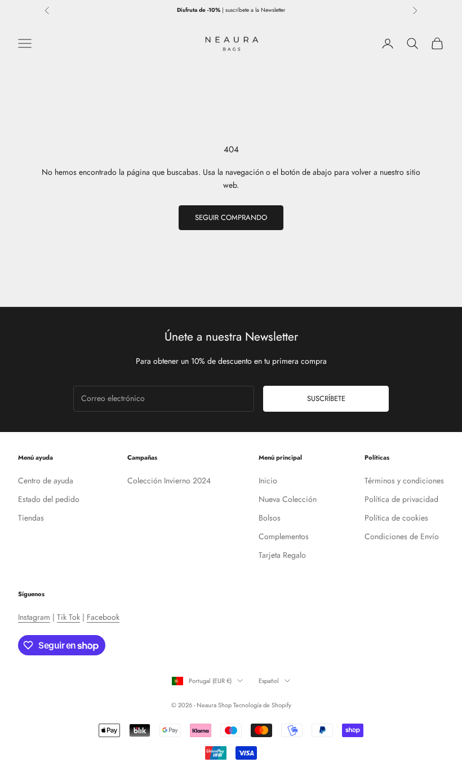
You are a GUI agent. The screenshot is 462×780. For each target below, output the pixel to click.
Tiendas (31, 517)
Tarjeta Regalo (282, 555)
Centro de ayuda (45, 480)
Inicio (268, 480)
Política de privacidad (401, 499)
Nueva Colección (288, 499)
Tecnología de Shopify (262, 705)
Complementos (284, 536)
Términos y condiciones (404, 480)
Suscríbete (326, 398)
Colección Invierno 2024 (169, 480)
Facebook (103, 617)
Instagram (34, 617)
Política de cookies (396, 517)
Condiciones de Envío (402, 536)
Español (269, 680)
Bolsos (270, 517)
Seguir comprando (231, 217)
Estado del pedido (48, 499)
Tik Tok (68, 617)
